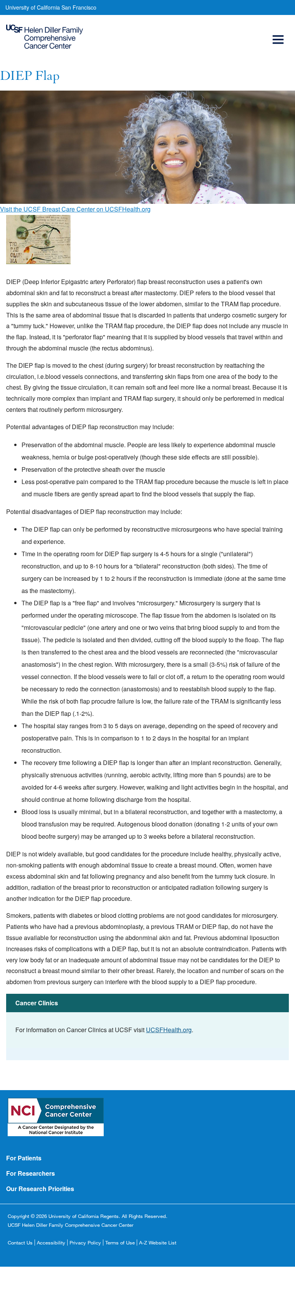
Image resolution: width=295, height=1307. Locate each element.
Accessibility (51, 1242)
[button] (279, 30)
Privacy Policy (85, 1242)
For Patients (23, 1157)
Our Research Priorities (40, 1188)
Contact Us (20, 1242)
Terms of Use (120, 1242)
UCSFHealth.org (169, 1029)
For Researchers (30, 1173)
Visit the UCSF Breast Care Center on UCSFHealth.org (75, 209)
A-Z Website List (157, 1242)
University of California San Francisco (50, 7)
